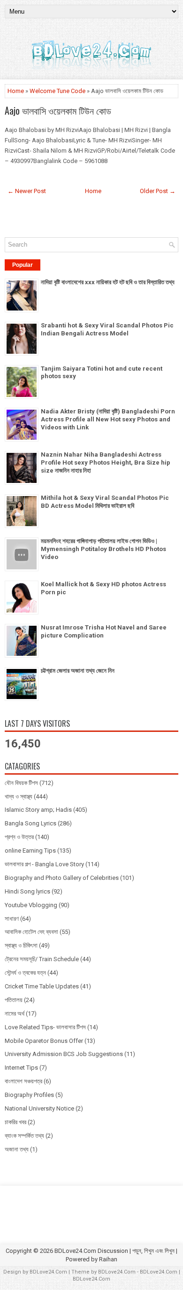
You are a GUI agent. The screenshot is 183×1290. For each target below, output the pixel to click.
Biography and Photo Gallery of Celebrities (62, 877)
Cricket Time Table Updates (42, 986)
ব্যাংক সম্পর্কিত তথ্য (24, 1135)
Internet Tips (21, 1067)
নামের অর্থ (14, 1013)
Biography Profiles (29, 1094)
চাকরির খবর (15, 1122)
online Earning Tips (30, 850)
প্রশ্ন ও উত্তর (19, 836)
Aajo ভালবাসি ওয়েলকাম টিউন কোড (58, 110)
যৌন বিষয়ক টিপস (21, 782)
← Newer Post (27, 190)
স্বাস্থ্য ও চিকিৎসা (21, 945)
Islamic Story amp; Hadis (38, 809)
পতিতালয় (14, 999)
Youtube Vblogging (31, 905)
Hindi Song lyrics (27, 891)
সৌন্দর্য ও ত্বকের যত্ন (25, 972)
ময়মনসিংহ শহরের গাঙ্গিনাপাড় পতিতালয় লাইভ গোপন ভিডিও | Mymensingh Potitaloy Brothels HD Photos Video (103, 548)
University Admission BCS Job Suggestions (64, 1053)
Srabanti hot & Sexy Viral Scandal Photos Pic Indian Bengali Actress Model (107, 329)
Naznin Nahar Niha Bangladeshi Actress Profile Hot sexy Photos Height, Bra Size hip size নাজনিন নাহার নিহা (105, 462)
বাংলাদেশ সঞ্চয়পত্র (23, 1081)
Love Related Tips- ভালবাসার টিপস (45, 1027)
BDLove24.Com (48, 1272)
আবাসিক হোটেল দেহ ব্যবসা (31, 931)
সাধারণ (12, 918)
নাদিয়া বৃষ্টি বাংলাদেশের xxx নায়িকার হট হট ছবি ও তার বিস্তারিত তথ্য (108, 282)
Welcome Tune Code (57, 90)
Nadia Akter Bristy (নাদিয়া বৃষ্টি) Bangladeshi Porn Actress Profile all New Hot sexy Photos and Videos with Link (108, 419)
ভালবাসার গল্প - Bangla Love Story (44, 864)
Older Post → (157, 190)
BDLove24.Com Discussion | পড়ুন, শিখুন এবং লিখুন (114, 1250)
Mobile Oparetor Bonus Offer (44, 1040)
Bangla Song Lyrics (30, 823)
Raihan (108, 1259)
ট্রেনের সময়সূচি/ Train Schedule (42, 959)
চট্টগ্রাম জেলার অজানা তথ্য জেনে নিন (77, 670)
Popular (22, 265)
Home (16, 90)
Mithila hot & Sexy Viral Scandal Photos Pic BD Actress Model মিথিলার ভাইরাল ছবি (105, 501)
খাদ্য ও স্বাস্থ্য (18, 796)
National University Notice (39, 1108)
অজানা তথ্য (17, 1149)
